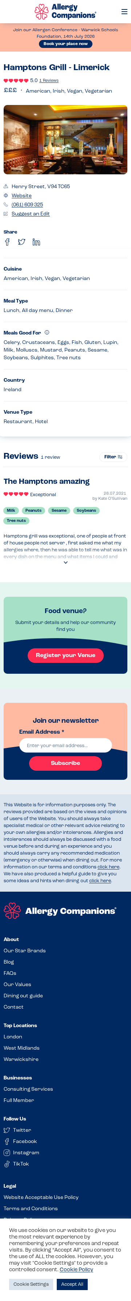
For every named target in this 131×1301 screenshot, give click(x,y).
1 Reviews (49, 81)
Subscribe (65, 763)
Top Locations (20, 1026)
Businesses (18, 1078)
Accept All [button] (72, 1284)
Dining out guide (23, 996)
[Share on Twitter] (21, 242)
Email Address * (41, 732)
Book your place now (66, 44)
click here (108, 867)
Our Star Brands (25, 951)
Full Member (19, 1100)
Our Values (17, 985)
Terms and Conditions (31, 1209)
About (11, 940)
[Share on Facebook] (7, 242)
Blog (9, 962)
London (13, 1037)
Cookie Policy (76, 1270)
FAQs (10, 973)
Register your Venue (65, 655)
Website (22, 196)
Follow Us (15, 1119)
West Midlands (22, 1048)
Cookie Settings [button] (31, 1284)
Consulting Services (28, 1089)
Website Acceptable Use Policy (41, 1197)
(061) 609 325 (27, 205)
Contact (14, 1007)
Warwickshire (21, 1059)
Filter (110, 457)
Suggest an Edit (31, 214)
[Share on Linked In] (36, 242)
